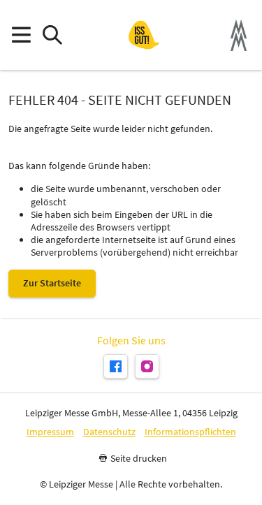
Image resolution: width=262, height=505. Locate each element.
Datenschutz (109, 432)
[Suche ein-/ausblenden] (52, 35)
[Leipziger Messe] (239, 35)
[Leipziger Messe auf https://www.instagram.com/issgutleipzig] (147, 366)
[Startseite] (143, 35)
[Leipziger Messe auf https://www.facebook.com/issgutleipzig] (115, 366)
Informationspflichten (190, 432)
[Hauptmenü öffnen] (20, 35)
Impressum (50, 432)
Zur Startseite (52, 283)
